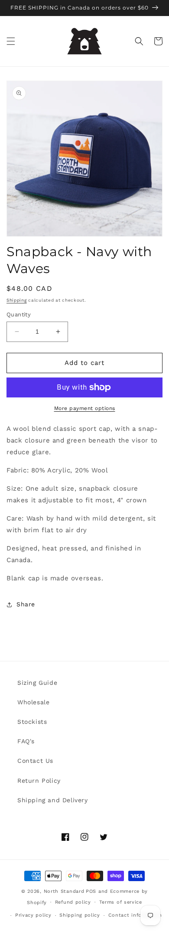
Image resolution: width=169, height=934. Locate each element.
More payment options (84, 408)
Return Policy (39, 780)
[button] (10, 41)
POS (91, 891)
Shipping (16, 300)
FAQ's (26, 741)
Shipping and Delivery (52, 800)
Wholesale (33, 702)
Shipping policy (79, 915)
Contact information (135, 915)
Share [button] (25, 604)
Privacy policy (33, 915)
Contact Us (35, 760)
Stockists (32, 721)
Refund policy (73, 902)
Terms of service (120, 902)
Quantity (18, 314)
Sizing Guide (37, 682)
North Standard (64, 891)
